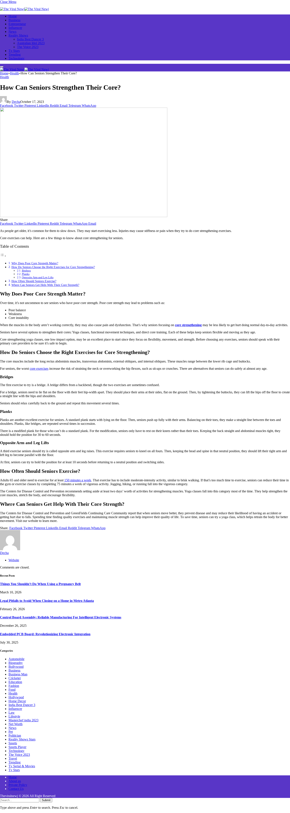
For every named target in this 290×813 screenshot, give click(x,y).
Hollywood (16, 697)
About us (14, 781)
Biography (15, 663)
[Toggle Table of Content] (3, 256)
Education (15, 682)
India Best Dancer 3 (30, 39)
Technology (16, 58)
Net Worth (15, 724)
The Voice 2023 (27, 47)
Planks (26, 274)
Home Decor (17, 701)
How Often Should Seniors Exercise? (33, 281)
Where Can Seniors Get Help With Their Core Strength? (45, 285)
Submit (46, 800)
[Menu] (1, 66)
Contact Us (16, 788)
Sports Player (17, 747)
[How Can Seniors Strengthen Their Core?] (83, 216)
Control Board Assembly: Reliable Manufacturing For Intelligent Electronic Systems (60, 617)
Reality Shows (18, 35)
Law (11, 712)
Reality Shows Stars (21, 739)
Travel (12, 758)
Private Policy (17, 785)
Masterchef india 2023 (23, 720)
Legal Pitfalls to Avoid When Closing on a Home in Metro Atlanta (47, 601)
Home (12, 16)
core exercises (39, 368)
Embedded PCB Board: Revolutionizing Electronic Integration (45, 634)
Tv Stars (14, 51)
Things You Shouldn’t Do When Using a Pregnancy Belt (40, 584)
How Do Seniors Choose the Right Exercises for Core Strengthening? (53, 267)
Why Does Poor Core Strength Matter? (34, 263)
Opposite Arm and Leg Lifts (37, 277)
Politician (14, 735)
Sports (12, 743)
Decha (16, 102)
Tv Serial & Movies (21, 766)
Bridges (26, 270)
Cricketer (14, 678)
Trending (14, 54)
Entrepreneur (17, 24)
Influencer (15, 28)
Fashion (13, 686)
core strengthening (188, 325)
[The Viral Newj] (24, 9)
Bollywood (16, 666)
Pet (10, 731)
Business (14, 20)
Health (4, 77)
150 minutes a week (77, 480)
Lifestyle (14, 716)
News (12, 31)
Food (11, 689)
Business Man (17, 674)
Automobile (16, 659)
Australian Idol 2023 (31, 43)
